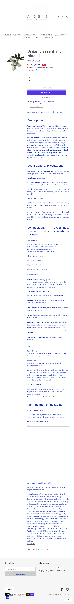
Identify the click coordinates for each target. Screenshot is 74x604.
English (9, 589)
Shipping (30, 70)
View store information (36, 107)
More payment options (46, 97)
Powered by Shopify (63, 594)
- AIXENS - (55, 594)
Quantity (30, 77)
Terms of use (61, 571)
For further (31, 543)
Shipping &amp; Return (46, 571)
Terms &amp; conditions (54, 568)
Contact (41, 568)
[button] (40, 67)
